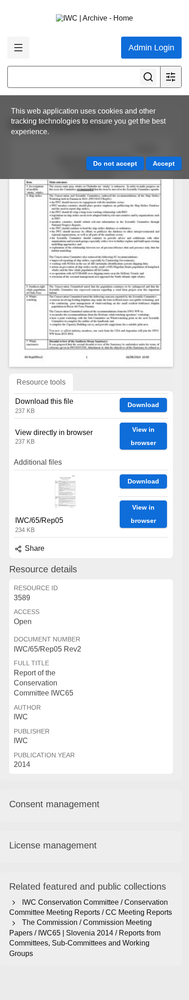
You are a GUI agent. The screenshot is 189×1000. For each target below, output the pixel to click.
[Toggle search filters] (170, 76)
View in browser (143, 436)
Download (143, 404)
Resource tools (41, 382)
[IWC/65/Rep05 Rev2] (91, 252)
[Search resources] (148, 77)
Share (33, 548)
